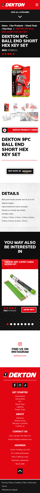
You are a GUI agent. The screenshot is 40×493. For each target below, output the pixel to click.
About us (20, 418)
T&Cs (24, 483)
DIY (20, 402)
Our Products (16, 26)
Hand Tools (31, 26)
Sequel (14, 490)
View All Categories (20, 12)
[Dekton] (13, 6)
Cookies (18, 483)
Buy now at (14, 171)
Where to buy (20, 421)
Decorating (20, 399)
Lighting (20, 407)
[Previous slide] (6, 361)
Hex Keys (7, 29)
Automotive (20, 396)
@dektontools (20, 356)
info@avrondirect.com (22, 439)
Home (5, 26)
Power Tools (20, 410)
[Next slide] (33, 361)
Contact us (20, 426)
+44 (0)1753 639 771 (22, 436)
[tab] (7, 324)
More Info (29, 310)
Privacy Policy (7, 483)
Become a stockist (20, 423)
